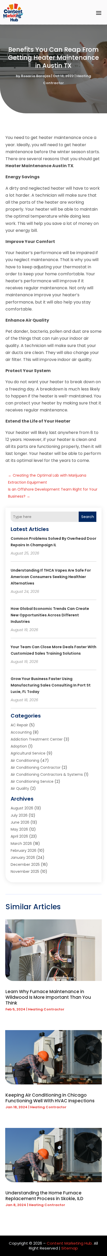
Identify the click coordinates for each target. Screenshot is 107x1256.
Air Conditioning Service (32, 781)
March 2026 (21, 843)
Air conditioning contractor (36, 767)
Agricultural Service (28, 753)
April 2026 (19, 836)
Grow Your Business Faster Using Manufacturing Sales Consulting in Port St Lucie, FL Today (51, 685)
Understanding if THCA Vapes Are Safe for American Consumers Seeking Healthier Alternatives (51, 577)
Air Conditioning (25, 760)
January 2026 (23, 857)
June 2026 (20, 822)
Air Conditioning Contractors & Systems (47, 774)
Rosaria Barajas (35, 75)
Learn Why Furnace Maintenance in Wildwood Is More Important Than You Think (48, 997)
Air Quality (20, 788)
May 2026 (19, 829)
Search (87, 516)
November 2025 (25, 871)
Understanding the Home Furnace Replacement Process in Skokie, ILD (44, 1196)
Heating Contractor (46, 1009)
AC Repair (19, 725)
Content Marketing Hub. (70, 1243)
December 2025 (25, 864)
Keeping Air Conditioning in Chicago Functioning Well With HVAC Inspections (50, 1098)
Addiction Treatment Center (37, 739)
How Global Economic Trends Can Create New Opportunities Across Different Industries (50, 615)
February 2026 (23, 850)
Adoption (19, 746)
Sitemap (69, 1248)
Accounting (21, 732)
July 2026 (19, 815)
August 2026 (22, 808)
